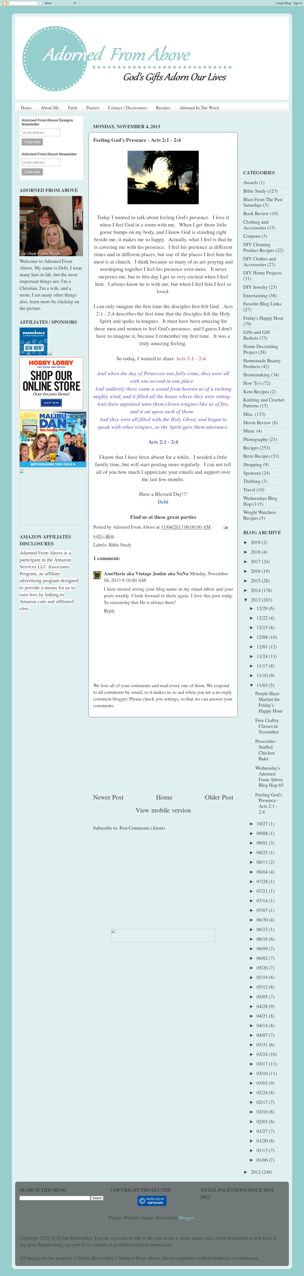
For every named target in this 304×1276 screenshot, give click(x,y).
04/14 (263, 1025)
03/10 (263, 1073)
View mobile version (163, 809)
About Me (50, 108)
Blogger (186, 1217)
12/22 (263, 617)
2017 (256, 561)
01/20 (263, 1140)
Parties (92, 108)
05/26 (263, 967)
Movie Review (257, 422)
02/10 (263, 1111)
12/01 (263, 646)
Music (249, 430)
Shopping (252, 464)
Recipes (163, 108)
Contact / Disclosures (127, 108)
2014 (256, 590)
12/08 (263, 637)
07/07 (263, 910)
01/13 (263, 1150)
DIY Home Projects (262, 272)
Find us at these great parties (163, 517)
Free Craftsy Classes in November (267, 726)
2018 (256, 551)
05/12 (263, 986)
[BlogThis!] (99, 536)
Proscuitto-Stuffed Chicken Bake (265, 750)
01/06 (263, 1159)
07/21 (263, 891)
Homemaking (256, 374)
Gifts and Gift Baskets (256, 335)
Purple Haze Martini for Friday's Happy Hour (269, 702)
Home (26, 108)
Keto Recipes (256, 391)
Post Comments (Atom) (142, 828)
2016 (256, 571)
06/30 (263, 919)
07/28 (263, 881)
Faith (72, 108)
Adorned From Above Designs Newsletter (47, 122)
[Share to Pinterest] (112, 536)
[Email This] (95, 536)
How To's (252, 383)
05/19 (263, 977)
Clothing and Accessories (255, 225)
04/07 (263, 1035)
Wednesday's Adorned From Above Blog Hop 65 (269, 776)
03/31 (263, 1044)
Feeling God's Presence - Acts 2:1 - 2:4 (268, 803)
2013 (256, 599)
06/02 (263, 958)
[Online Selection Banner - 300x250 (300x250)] (51, 408)
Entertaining (255, 295)
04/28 (263, 1006)
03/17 (263, 1063)
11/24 (263, 656)
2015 (256, 580)
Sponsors (252, 473)
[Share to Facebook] (108, 536)
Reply (109, 610)
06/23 (263, 929)
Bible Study (120, 544)
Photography (255, 439)
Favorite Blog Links (262, 303)
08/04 (263, 871)
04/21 (263, 1015)
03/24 (263, 1054)
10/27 (263, 823)
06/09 (263, 948)
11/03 (263, 685)
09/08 (263, 833)
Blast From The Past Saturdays (262, 202)
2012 (256, 1172)
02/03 (263, 1121)
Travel (249, 489)
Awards (250, 182)
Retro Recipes (256, 456)
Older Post (219, 796)
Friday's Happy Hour (263, 318)
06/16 (263, 939)
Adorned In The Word (199, 108)
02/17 (263, 1102)
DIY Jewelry (255, 287)
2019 (256, 542)
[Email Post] (224, 527)
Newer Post (108, 796)
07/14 (263, 900)
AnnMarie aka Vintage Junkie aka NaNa (146, 573)
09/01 (263, 842)
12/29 (263, 608)
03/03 (263, 1083)
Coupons (251, 236)
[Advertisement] (163, 755)
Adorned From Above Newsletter (49, 154)
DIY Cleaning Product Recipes (259, 247)
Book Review (256, 213)
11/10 (263, 675)
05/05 (263, 996)
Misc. (248, 414)
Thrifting (252, 481)
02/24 (263, 1092)
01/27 (263, 1131)
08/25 (263, 852)
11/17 (263, 665)
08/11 (263, 862)
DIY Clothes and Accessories (259, 261)
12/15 (263, 627)
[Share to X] (103, 536)
